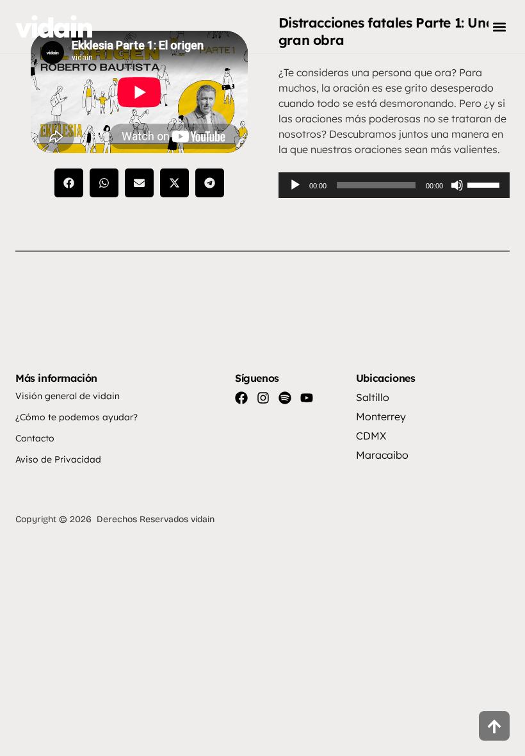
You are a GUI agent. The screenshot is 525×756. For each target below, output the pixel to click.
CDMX (371, 435)
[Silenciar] (457, 185)
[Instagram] (263, 397)
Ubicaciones (386, 378)
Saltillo (372, 397)
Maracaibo (382, 454)
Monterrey (381, 416)
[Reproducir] (295, 185)
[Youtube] (306, 397)
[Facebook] (241, 397)
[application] (394, 185)
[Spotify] (285, 397)
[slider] (485, 183)
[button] (499, 26)
